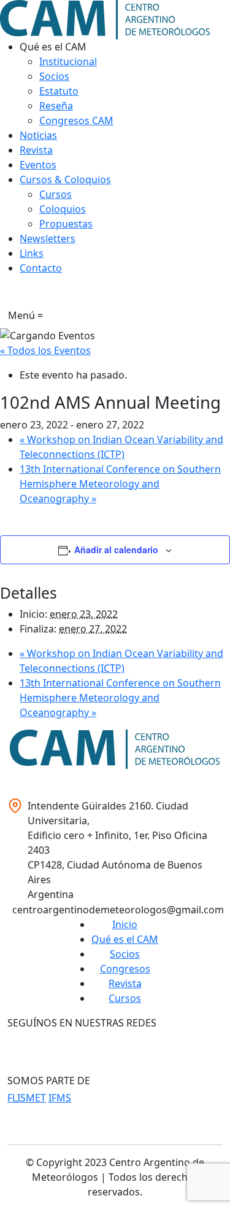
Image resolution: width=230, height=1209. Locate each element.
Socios (125, 954)
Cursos (125, 998)
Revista (125, 983)
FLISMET (26, 1098)
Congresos (125, 968)
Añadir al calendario (116, 549)
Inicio (124, 924)
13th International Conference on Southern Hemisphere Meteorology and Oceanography (120, 483)
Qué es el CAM (124, 939)
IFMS (59, 1098)
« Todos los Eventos (45, 350)
